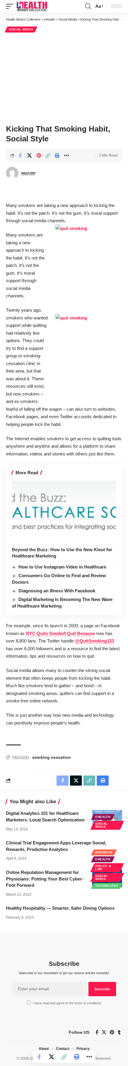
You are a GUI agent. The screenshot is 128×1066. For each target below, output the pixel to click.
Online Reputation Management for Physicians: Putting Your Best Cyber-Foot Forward (44, 879)
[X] (104, 1032)
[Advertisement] (64, 77)
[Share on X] (29, 155)
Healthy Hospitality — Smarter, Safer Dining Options (60, 908)
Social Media (21, 29)
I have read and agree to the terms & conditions (67, 1003)
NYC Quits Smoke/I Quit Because (60, 633)
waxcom (28, 173)
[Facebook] (97, 1032)
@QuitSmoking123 (94, 640)
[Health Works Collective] (32, 6)
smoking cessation (51, 757)
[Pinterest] (112, 1032)
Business (104, 852)
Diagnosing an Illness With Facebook (56, 590)
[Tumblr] (119, 1032)
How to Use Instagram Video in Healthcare (62, 566)
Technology (106, 885)
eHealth (102, 816)
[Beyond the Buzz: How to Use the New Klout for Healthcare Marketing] (64, 512)
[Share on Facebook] (20, 155)
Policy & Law (103, 867)
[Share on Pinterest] (39, 155)
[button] (11, 6)
